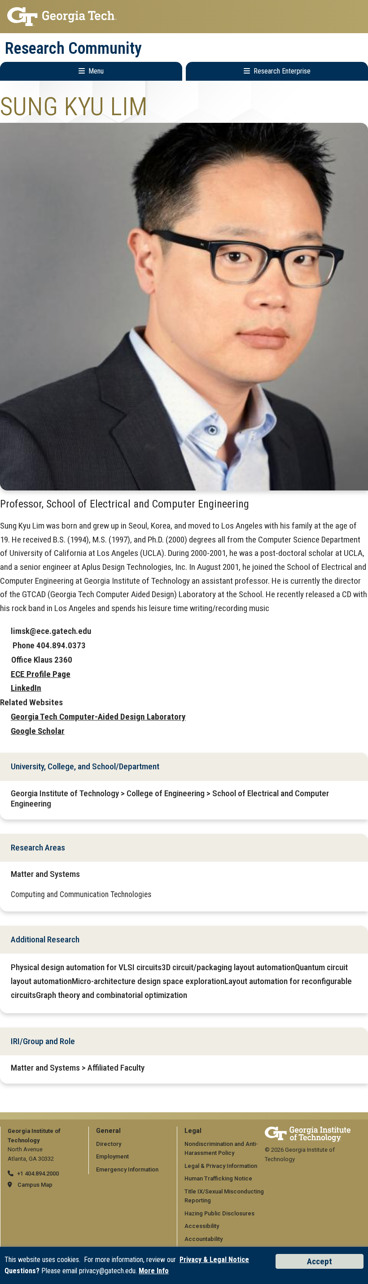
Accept (319, 1261)
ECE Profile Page (40, 674)
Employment (112, 1156)
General (108, 1131)
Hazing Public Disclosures (219, 1213)
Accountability (203, 1239)
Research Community (73, 48)
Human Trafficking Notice (218, 1178)
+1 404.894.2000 (38, 1173)
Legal (193, 1131)
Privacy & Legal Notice (214, 1259)
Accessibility (201, 1226)
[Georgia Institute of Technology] (184, 16)
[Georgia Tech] (307, 1131)
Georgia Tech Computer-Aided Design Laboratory (98, 716)
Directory (108, 1144)
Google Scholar (38, 731)
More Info (154, 1271)
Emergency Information (127, 1169)
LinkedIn (26, 688)
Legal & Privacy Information (220, 1166)
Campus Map (35, 1184)
